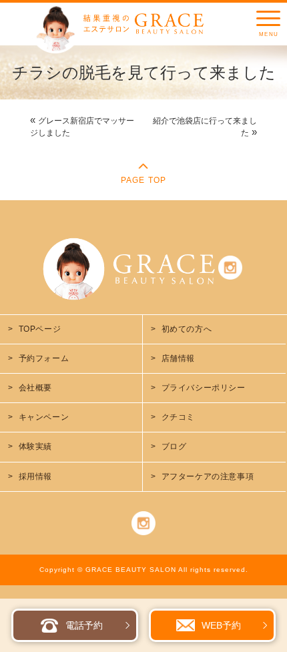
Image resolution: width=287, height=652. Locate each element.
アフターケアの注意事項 (208, 476)
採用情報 (35, 476)
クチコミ (178, 417)
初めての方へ (187, 329)
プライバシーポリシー (204, 387)
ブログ (174, 446)
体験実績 (35, 446)
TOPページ (40, 329)
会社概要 (35, 387)
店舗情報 (178, 358)
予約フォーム (44, 358)
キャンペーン (44, 417)
